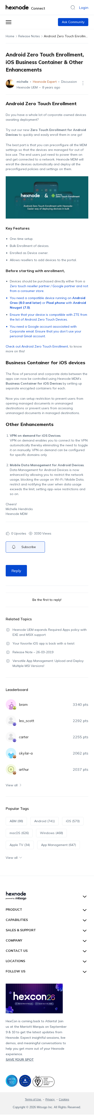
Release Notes (29, 36)
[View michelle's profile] (10, 83)
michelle (22, 82)
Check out (13, 346)
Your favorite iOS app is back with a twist (43, 643)
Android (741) (44, 821)
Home (10, 36)
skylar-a (26, 753)
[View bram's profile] (11, 704)
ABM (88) (16, 821)
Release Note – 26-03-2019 (33, 652)
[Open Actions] (82, 83)
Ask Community (73, 22)
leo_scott (26, 720)
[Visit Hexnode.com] (18, 7)
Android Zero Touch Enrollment (44, 346)
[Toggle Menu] (8, 22)
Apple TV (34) (20, 845)
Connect (38, 8)
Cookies (64, 1099)
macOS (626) (19, 833)
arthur (24, 769)
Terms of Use (33, 1099)
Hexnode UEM (27, 87)
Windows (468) (51, 833)
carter (24, 737)
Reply (16, 570)
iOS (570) (73, 821)
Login (83, 7)
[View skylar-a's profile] (11, 753)
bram (23, 704)
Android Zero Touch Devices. (46, 319)
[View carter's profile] (11, 737)
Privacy (50, 1099)
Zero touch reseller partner (30, 286)
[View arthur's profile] (11, 769)
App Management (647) (58, 845)
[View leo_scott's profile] (11, 720)
